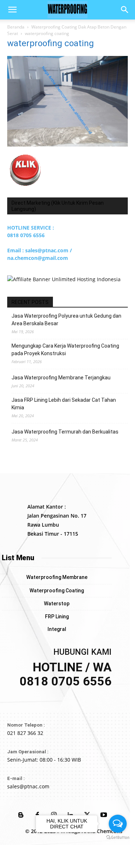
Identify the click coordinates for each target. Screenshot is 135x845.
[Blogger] (20, 815)
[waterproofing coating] (67, 144)
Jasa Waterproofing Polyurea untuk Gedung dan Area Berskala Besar (66, 319)
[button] (12, 9)
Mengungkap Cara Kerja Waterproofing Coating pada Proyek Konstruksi (65, 349)
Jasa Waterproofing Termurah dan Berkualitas (65, 432)
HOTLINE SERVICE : (30, 227)
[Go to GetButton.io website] (117, 837)
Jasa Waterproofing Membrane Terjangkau (61, 377)
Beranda (15, 27)
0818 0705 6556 (26, 235)
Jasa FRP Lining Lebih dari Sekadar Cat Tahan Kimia (64, 403)
